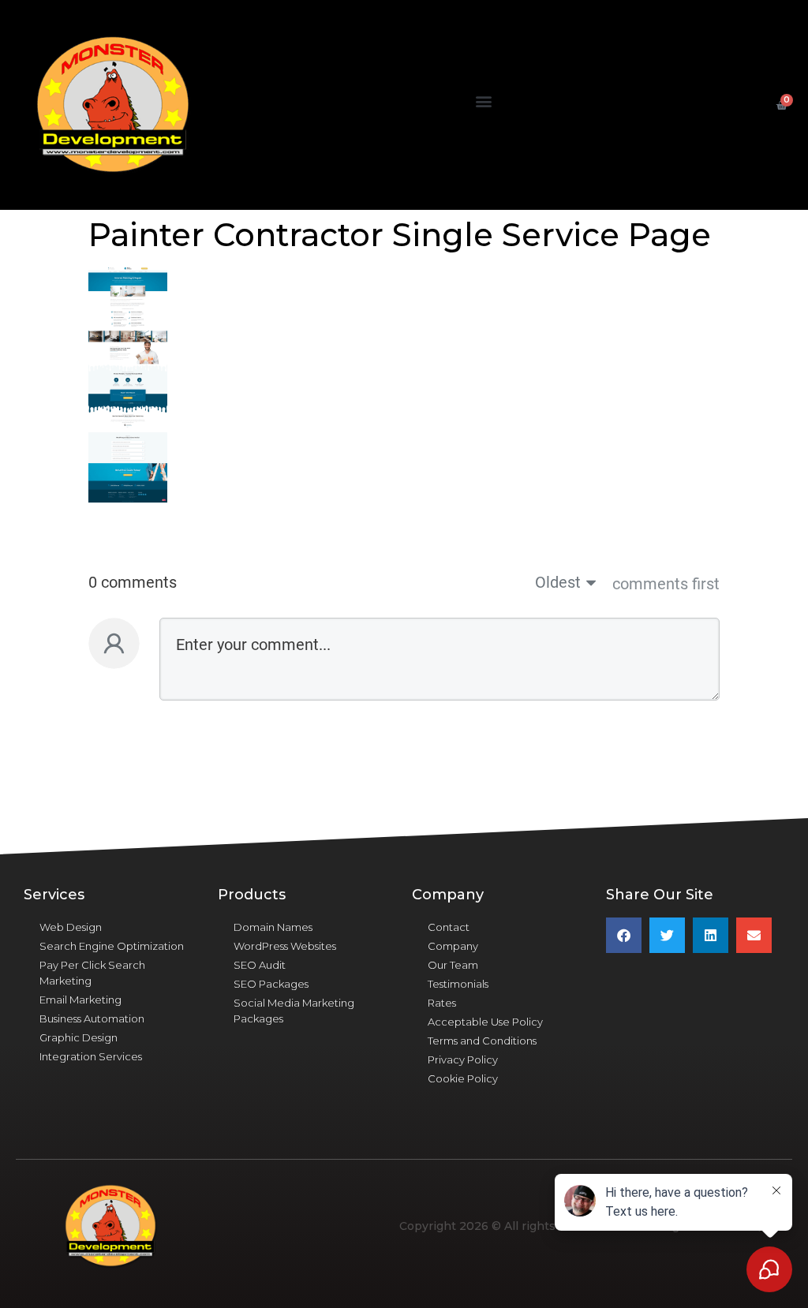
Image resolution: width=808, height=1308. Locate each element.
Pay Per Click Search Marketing (92, 973)
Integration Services (90, 1056)
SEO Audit (260, 965)
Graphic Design (78, 1037)
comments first (666, 584)
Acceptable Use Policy (485, 1021)
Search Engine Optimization (111, 946)
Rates (442, 1002)
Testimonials (458, 983)
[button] (483, 101)
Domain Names (273, 927)
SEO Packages (271, 983)
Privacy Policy (463, 1059)
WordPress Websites (285, 946)
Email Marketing (80, 999)
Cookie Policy (463, 1078)
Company (453, 946)
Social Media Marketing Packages (294, 1010)
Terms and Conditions (482, 1040)
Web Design (70, 927)
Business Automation (91, 1018)
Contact (448, 927)
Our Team (453, 965)
